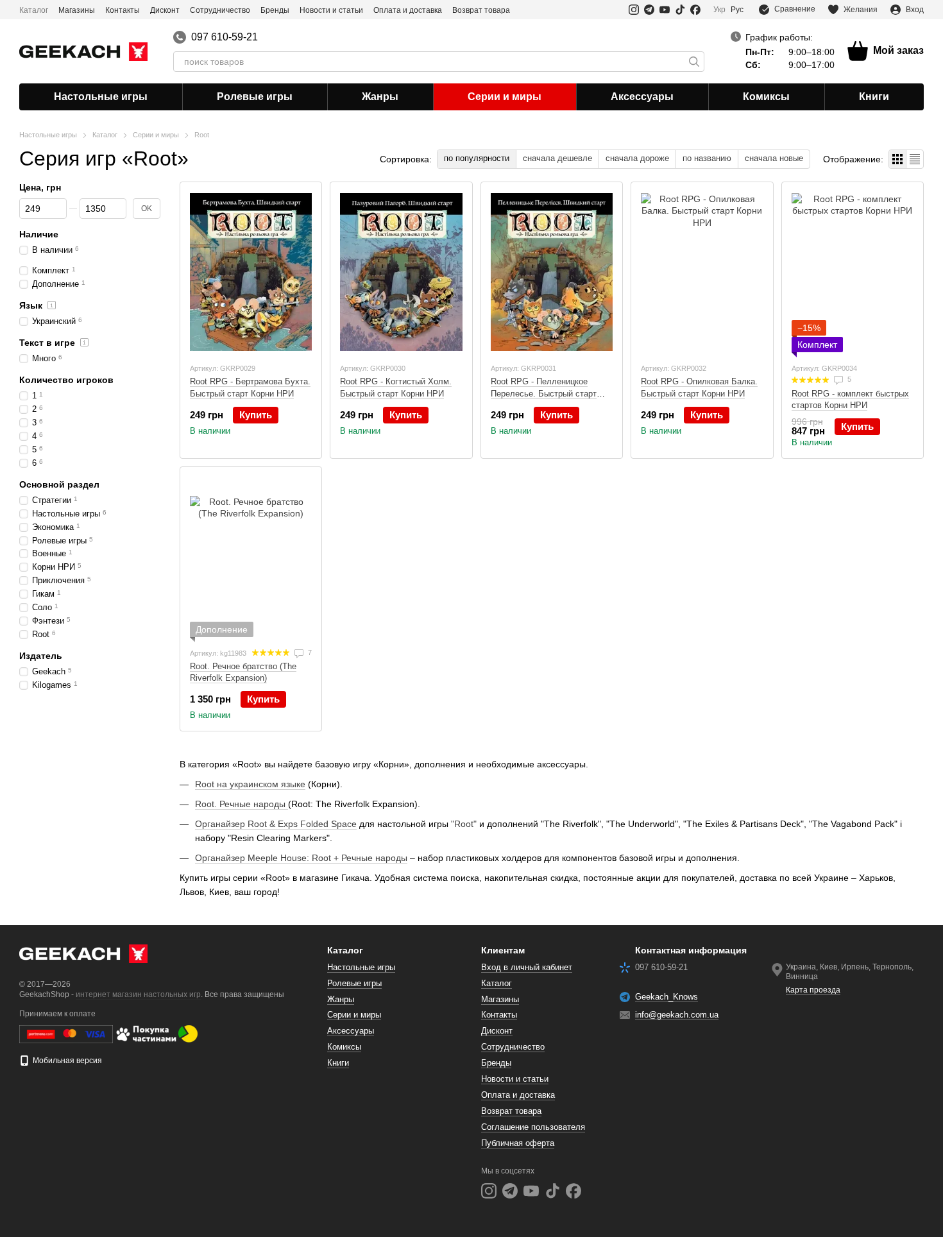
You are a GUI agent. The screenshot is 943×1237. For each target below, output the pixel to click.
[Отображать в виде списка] (914, 158)
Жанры (380, 96)
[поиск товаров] (694, 61)
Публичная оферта (517, 1143)
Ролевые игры (255, 96)
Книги (874, 96)
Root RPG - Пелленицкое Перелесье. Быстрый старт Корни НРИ (544, 393)
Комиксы (766, 96)
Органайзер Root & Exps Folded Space (276, 824)
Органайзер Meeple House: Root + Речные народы (301, 858)
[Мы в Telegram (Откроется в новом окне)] (649, 9)
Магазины (76, 10)
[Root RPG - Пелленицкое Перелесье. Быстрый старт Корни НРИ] (552, 272)
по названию (707, 158)
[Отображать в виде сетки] (897, 158)
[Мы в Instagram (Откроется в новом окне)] (634, 9)
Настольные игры (101, 96)
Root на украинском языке (250, 784)
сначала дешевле (557, 158)
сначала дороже (637, 158)
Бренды (274, 10)
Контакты (122, 10)
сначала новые (774, 158)
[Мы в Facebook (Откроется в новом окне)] (695, 9)
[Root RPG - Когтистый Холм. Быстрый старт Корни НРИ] (401, 272)
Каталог (33, 10)
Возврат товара (481, 10)
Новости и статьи (331, 10)
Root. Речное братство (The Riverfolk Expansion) (243, 672)
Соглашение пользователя (533, 1127)
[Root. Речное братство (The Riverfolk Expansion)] (251, 557)
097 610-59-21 (224, 37)
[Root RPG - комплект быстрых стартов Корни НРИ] (852, 272)
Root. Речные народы (241, 804)
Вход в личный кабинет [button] (526, 967)
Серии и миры (504, 96)
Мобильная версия (66, 1060)
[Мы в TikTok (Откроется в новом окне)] (680, 9)
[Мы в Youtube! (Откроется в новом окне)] (664, 9)
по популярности (476, 158)
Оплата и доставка (407, 10)
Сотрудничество (220, 10)
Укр (719, 9)
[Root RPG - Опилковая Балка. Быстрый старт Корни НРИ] (702, 272)
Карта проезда (813, 989)
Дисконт (165, 10)
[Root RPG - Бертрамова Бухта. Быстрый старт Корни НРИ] (251, 272)
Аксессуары (642, 96)
